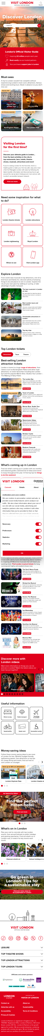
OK (22, 553)
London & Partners (9, 996)
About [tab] (36, 487)
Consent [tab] (8, 487)
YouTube (11, 938)
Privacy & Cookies (8, 1015)
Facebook (40, 938)
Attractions (7, 354)
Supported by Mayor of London (30, 996)
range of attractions (28, 367)
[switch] (38, 530)
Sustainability (28, 1007)
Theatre (26, 354)
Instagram (18, 938)
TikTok (3, 938)
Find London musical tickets (23, 564)
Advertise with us (7, 1007)
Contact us (5, 1003)
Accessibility (6, 1011)
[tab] (7, 354)
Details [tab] (22, 487)
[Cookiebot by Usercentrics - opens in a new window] (33, 481)
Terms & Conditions (30, 1011)
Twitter (33, 938)
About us (26, 1003)
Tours (17, 354)
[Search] (41, 3)
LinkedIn (25, 938)
